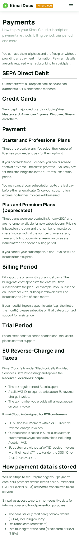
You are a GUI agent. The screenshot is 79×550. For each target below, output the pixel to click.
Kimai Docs (21, 5)
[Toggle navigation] (70, 5)
